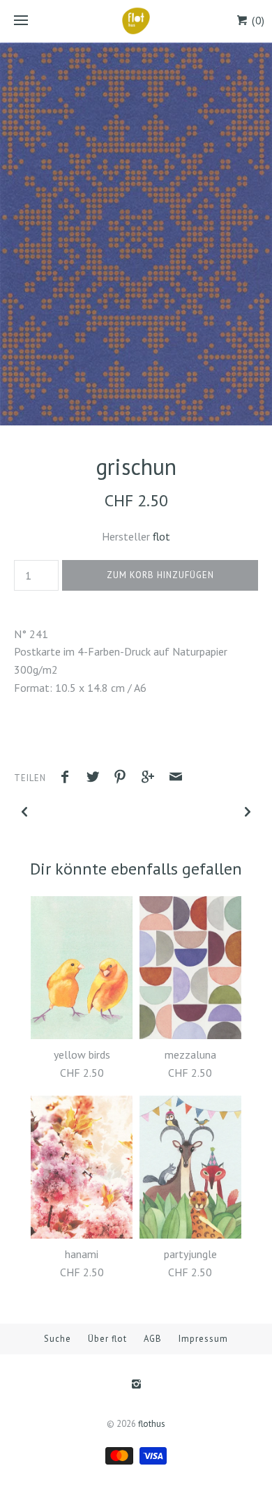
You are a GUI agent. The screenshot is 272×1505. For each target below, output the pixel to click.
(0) (256, 20)
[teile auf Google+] (151, 778)
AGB (153, 1339)
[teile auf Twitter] (96, 778)
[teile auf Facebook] (68, 778)
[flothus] (136, 21)
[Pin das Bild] (123, 778)
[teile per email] (176, 778)
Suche (57, 1339)
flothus (151, 1424)
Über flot (107, 1339)
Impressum (203, 1339)
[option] (136, 234)
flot (161, 536)
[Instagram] (135, 1385)
